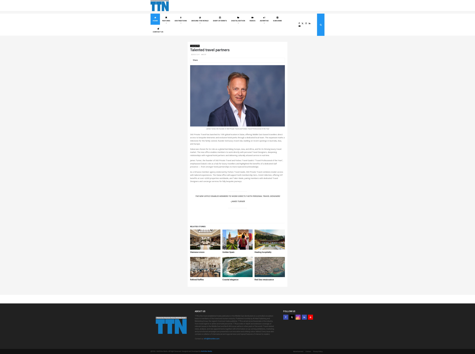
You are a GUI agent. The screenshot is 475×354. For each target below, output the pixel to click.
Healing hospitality (263, 252)
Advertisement (298, 351)
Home (155, 21)
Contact (308, 351)
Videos (252, 21)
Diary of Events (220, 21)
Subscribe (277, 21)
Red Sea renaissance (264, 279)
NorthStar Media (206, 351)
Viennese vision (197, 252)
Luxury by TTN (195, 46)
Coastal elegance (230, 279)
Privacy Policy (318, 351)
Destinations (181, 21)
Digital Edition (238, 21)
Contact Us (158, 32)
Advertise (264, 21)
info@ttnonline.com (211, 339)
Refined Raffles (197, 279)
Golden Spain (228, 252)
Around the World (200, 21)
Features (166, 21)
